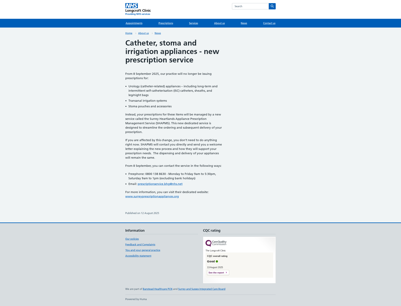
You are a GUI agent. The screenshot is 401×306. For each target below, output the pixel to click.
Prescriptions (166, 23)
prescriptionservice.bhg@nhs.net (160, 184)
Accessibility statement (138, 255)
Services (193, 23)
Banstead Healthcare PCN (157, 289)
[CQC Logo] (216, 243)
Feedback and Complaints (140, 244)
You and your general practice (142, 250)
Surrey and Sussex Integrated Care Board (201, 289)
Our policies (132, 238)
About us (219, 23)
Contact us (269, 23)
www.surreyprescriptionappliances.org (152, 196)
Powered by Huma (136, 299)
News (244, 23)
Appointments (134, 23)
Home (128, 33)
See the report (216, 272)
